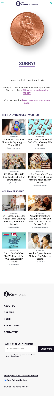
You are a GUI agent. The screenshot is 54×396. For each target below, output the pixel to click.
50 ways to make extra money (35, 91)
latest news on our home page (36, 102)
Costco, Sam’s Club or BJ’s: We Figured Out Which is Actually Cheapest (14, 257)
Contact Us (11, 332)
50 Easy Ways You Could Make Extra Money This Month (40, 142)
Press (7, 319)
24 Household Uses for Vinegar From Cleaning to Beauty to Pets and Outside (14, 219)
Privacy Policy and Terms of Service (21, 375)
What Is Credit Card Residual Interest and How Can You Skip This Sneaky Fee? (40, 219)
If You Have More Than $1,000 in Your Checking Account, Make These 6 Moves (40, 178)
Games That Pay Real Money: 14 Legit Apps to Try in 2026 (14, 142)
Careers (9, 312)
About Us (9, 305)
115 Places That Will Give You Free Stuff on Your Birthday (14, 177)
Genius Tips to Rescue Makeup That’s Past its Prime (40, 256)
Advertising (11, 325)
